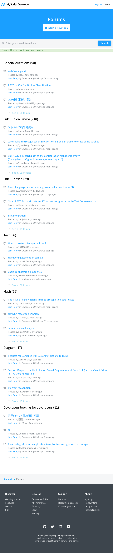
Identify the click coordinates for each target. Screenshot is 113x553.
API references (39, 502)
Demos (8, 506)
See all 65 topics (21, 341)
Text (9, 235)
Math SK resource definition (23, 313)
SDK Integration (17, 215)
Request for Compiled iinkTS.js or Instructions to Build (38, 356)
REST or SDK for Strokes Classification (29, 85)
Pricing (35, 513)
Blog (34, 509)
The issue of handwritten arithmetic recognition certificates (41, 299)
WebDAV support (17, 71)
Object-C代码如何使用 (20, 127)
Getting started (13, 499)
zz (9, 430)
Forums (62, 499)
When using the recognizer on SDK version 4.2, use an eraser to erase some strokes (53, 141)
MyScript (89, 499)
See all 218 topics (21, 172)
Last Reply (13, 78)
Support (8, 479)
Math (10, 291)
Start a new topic (58, 28)
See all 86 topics (21, 285)
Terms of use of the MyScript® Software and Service (56, 540)
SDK (7, 509)
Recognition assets (68, 502)
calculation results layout (21, 328)
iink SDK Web (16, 179)
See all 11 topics (21, 457)
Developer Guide (40, 499)
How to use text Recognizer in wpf (27, 243)
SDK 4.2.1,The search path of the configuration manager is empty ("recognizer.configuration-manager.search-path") (44, 157)
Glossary (36, 506)
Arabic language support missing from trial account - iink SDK (41, 187)
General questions (19, 63)
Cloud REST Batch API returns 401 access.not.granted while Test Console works (52, 201)
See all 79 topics (21, 229)
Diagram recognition (19, 388)
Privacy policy (56, 538)
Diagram (12, 347)
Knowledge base (66, 506)
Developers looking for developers (31, 407)
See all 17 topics (21, 401)
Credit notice (71, 538)
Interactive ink (92, 509)
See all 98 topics (21, 113)
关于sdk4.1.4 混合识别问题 (23, 415)
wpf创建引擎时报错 (19, 99)
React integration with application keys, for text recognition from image (48, 444)
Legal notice (41, 538)
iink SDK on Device (20, 119)
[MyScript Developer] (16, 4)
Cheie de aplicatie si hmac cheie (25, 271)
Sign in (98, 4)
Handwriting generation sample (25, 257)
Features (9, 502)
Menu (107, 4)
